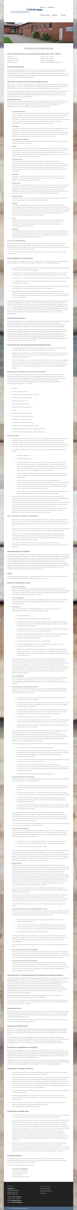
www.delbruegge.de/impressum (55, 62)
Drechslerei (50, 7)
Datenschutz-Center (45, 1188)
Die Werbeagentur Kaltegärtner (20, 1208)
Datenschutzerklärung (45, 1191)
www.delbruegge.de (17, 1202)
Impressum (43, 1193)
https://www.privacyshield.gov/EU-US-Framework (51, 1151)
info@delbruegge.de (49, 60)
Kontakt (63, 15)
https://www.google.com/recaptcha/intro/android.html (25, 1106)
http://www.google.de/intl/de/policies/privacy (23, 1149)
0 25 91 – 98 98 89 (49, 57)
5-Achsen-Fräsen (45, 15)
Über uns (42, 7)
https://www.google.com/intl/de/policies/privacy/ (33, 1104)
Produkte (54, 15)
